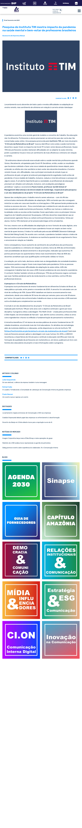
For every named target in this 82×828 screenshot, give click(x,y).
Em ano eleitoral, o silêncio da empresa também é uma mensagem (24, 381)
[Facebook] (70, 98)
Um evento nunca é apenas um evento (15, 395)
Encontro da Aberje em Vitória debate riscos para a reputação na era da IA (27, 422)
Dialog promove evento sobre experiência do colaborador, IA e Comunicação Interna (30, 448)
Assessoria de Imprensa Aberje (13, 36)
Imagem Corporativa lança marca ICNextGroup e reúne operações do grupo (27, 438)
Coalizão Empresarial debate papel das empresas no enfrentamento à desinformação (31, 418)
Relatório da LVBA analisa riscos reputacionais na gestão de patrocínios (26, 443)
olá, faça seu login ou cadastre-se (57, 11)
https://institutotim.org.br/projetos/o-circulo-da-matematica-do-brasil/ (36, 331)
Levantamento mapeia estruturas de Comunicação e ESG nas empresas (26, 413)
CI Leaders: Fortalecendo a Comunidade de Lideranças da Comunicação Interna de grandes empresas (36, 388)
